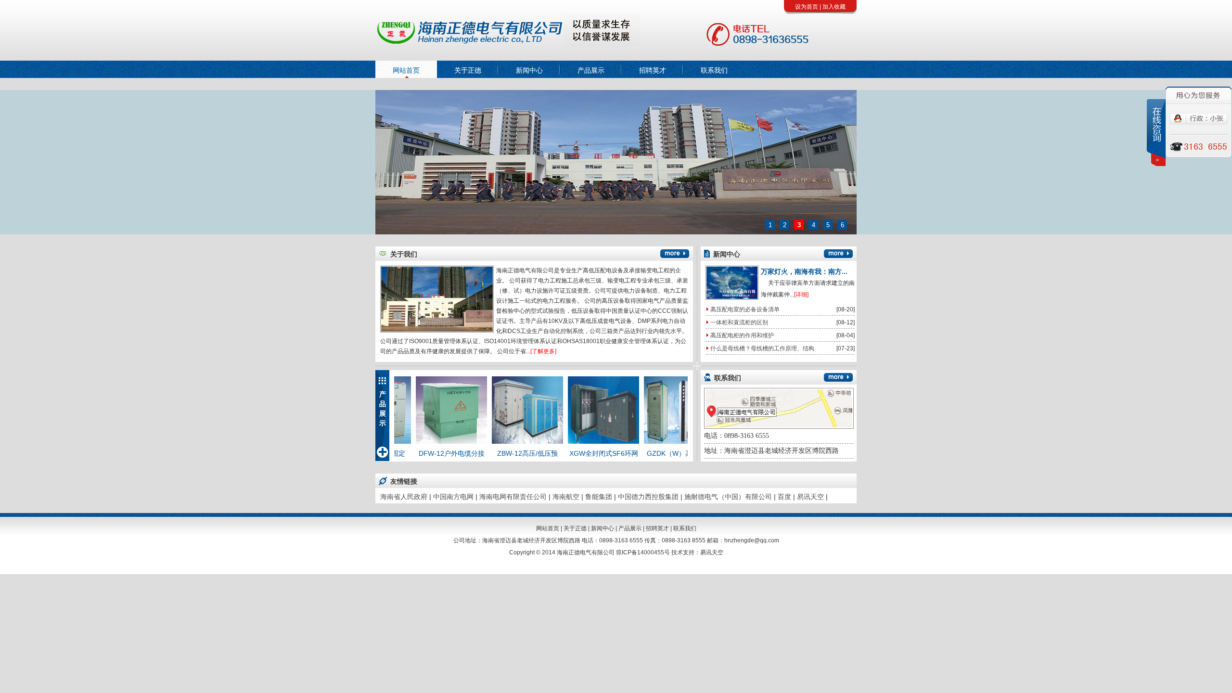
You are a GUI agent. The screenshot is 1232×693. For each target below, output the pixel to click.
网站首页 (406, 70)
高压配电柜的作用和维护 (742, 335)
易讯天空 (810, 496)
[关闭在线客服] (1156, 132)
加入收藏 (834, 6)
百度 (784, 496)
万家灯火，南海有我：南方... (804, 271)
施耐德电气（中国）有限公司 (728, 496)
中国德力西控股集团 (648, 496)
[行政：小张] (1198, 122)
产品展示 (591, 70)
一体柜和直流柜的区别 (739, 322)
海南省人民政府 (403, 496)
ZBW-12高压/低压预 (508, 453)
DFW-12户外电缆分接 (433, 453)
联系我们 (714, 70)
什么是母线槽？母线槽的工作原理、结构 (762, 348)
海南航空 (565, 496)
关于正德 (467, 70)
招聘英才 (652, 70)
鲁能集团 (598, 496)
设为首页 (806, 6)
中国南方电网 (453, 496)
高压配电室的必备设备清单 (745, 309)
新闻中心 (529, 70)
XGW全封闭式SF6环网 (585, 453)
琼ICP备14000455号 (643, 552)
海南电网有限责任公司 (513, 496)
